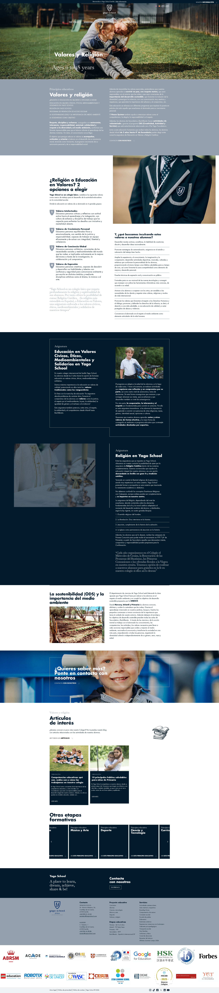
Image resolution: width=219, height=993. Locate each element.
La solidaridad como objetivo (62, 117)
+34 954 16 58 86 (85, 931)
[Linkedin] (164, 990)
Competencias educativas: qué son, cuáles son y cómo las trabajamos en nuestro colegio (67, 780)
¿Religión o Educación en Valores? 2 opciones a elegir (73, 100)
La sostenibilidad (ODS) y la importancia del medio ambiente (75, 114)
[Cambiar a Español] (159, 6)
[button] (74, 22)
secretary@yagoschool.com (88, 916)
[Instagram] (150, 990)
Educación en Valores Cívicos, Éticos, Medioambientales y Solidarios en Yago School (74, 104)
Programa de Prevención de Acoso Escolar (68, 111)
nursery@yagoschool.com (87, 933)
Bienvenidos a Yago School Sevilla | (109, 1)
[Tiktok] (154, 990)
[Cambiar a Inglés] (156, 6)
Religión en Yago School (61, 108)
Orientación (55, 774)
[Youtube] (168, 990)
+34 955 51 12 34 (85, 914)
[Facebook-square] (157, 990)
